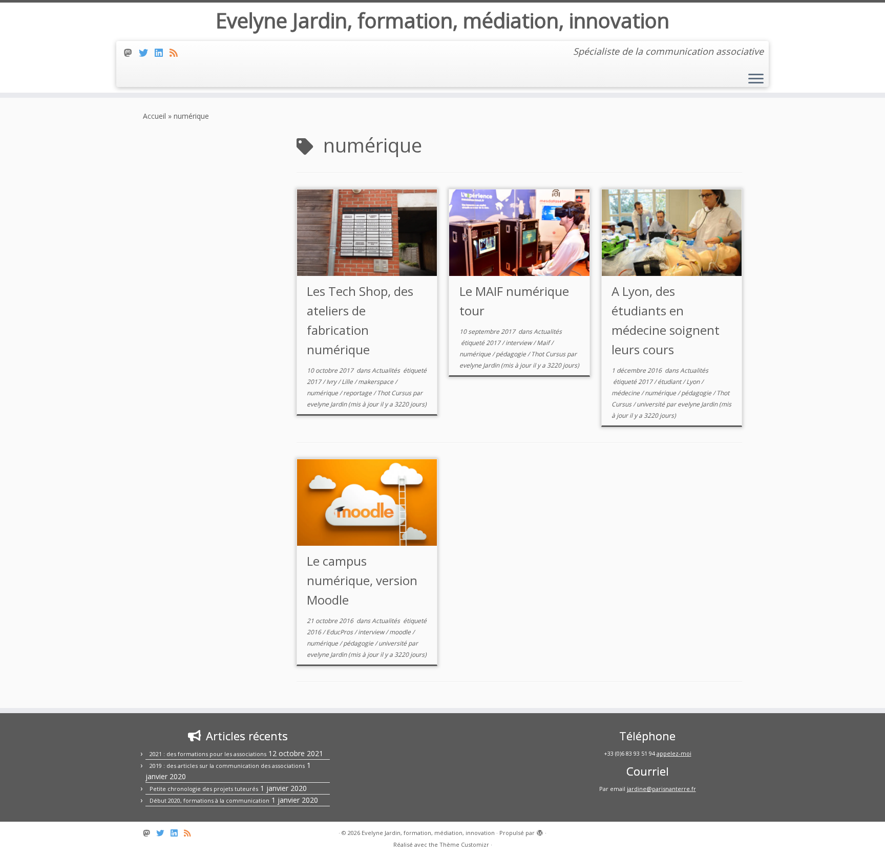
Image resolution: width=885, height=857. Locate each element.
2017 (315, 381)
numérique (323, 393)
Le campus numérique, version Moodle (362, 580)
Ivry (332, 381)
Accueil (154, 116)
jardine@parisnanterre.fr (661, 788)
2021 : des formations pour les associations (208, 754)
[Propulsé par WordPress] (539, 830)
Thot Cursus (395, 393)
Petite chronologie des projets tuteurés (204, 788)
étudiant (670, 381)
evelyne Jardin (327, 404)
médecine (626, 393)
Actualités (387, 370)
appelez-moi (674, 753)
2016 (315, 632)
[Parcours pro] (162, 53)
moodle (400, 632)
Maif (544, 342)
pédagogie (512, 354)
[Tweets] (147, 53)
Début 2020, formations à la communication (209, 800)
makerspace (376, 381)
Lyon (693, 381)
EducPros (340, 632)
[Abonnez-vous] (177, 53)
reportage (358, 393)
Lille (348, 381)
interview (519, 342)
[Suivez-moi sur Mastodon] (131, 53)
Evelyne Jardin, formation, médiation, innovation (442, 20)
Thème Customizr (464, 844)
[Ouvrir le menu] (756, 79)
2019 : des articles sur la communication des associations (227, 765)
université (651, 404)
